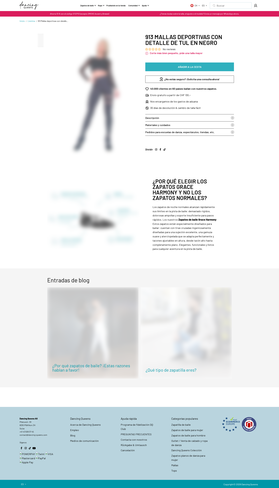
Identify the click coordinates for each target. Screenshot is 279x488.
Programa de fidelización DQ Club (137, 426)
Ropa (100, 5)
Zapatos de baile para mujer (187, 430)
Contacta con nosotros (134, 439)
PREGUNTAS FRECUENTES (136, 434)
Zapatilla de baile (181, 424)
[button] (153, 49)
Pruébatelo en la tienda (116, 5)
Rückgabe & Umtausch (134, 445)
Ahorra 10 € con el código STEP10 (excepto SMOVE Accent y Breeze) (79, 13)
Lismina (31, 21)
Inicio (22, 21)
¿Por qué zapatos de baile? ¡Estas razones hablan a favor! (91, 367)
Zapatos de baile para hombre (188, 435)
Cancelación (128, 450)
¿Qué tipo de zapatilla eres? (171, 369)
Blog (72, 435)
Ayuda (144, 5)
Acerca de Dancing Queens (85, 424)
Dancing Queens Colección (186, 450)
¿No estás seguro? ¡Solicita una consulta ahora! (192, 79)
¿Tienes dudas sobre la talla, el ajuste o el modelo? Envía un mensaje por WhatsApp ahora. (199, 13)
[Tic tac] (164, 149)
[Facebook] (160, 149)
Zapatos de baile (87, 5)
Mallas (174, 465)
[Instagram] (156, 149)
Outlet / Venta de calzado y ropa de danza (189, 443)
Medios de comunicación (84, 440)
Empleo (74, 430)
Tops (174, 470)
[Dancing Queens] (29, 5)
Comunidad (133, 5)
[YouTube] (34, 448)
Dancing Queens (250, 484)
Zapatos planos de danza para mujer (188, 457)
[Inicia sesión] (255, 5)
